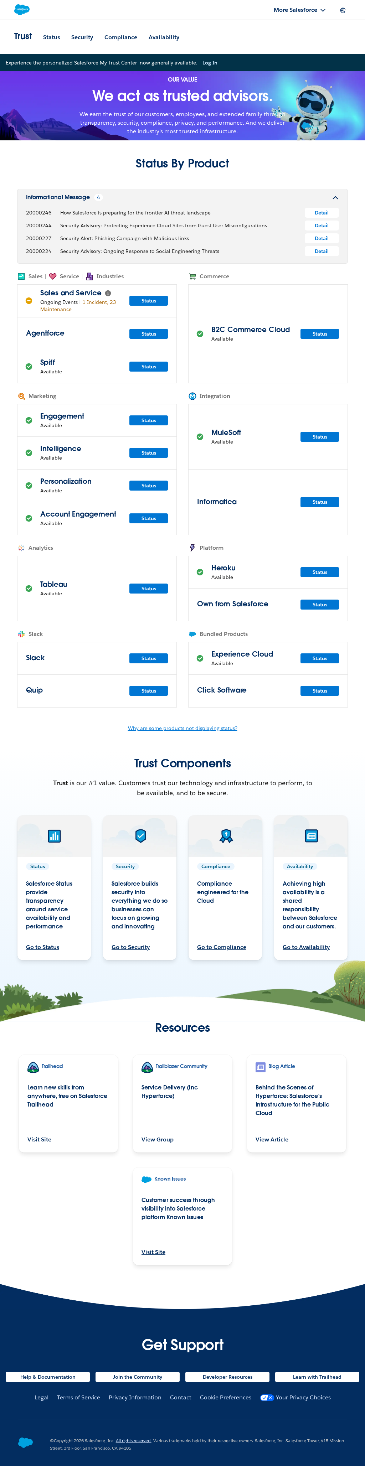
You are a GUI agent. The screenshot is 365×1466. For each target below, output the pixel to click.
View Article (272, 1139)
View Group (158, 1139)
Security (82, 37)
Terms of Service (78, 1397)
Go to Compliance (221, 947)
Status (51, 37)
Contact (180, 1397)
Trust (23, 37)
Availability (164, 37)
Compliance (120, 37)
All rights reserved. (133, 1440)
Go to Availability (306, 947)
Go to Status (42, 947)
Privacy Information (135, 1397)
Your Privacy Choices (303, 1397)
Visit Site (39, 1139)
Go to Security (131, 947)
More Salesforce (295, 10)
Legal (41, 1397)
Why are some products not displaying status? (182, 728)
